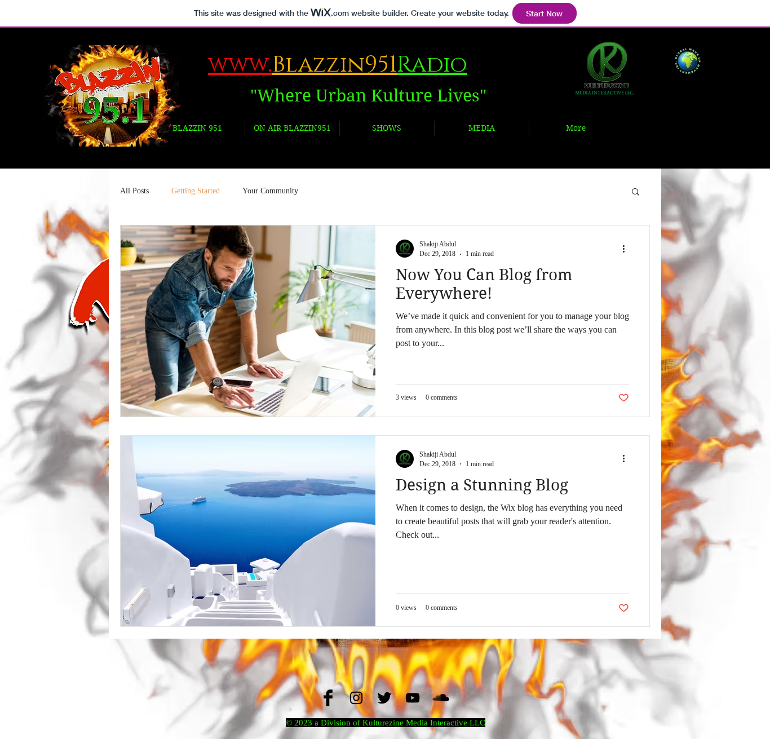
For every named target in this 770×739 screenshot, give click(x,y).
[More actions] (627, 248)
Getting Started (195, 191)
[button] (635, 192)
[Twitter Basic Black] (384, 697)
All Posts (134, 191)
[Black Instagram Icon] (356, 697)
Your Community (270, 191)
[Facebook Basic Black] (328, 697)
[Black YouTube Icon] (412, 697)
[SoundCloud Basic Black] (440, 697)
